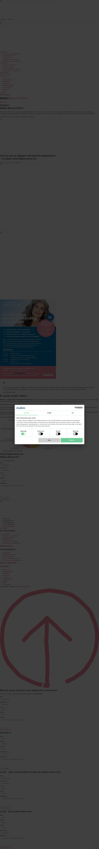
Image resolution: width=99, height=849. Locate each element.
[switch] (41, 434)
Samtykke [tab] (26, 413)
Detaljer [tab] (49, 413)
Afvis (49, 440)
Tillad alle (71, 440)
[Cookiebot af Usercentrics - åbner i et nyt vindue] (76, 408)
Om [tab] (73, 413)
